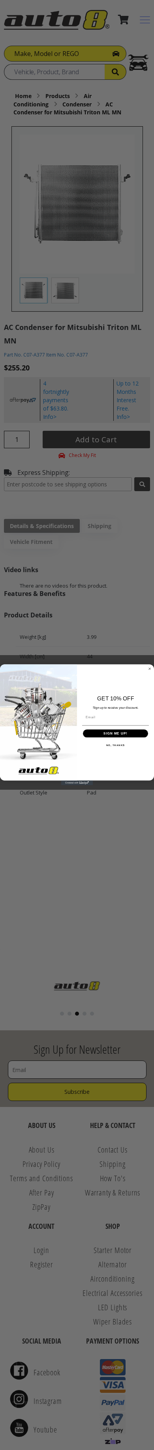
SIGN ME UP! (115, 733)
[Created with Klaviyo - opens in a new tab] (77, 783)
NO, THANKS (115, 745)
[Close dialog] (149, 669)
